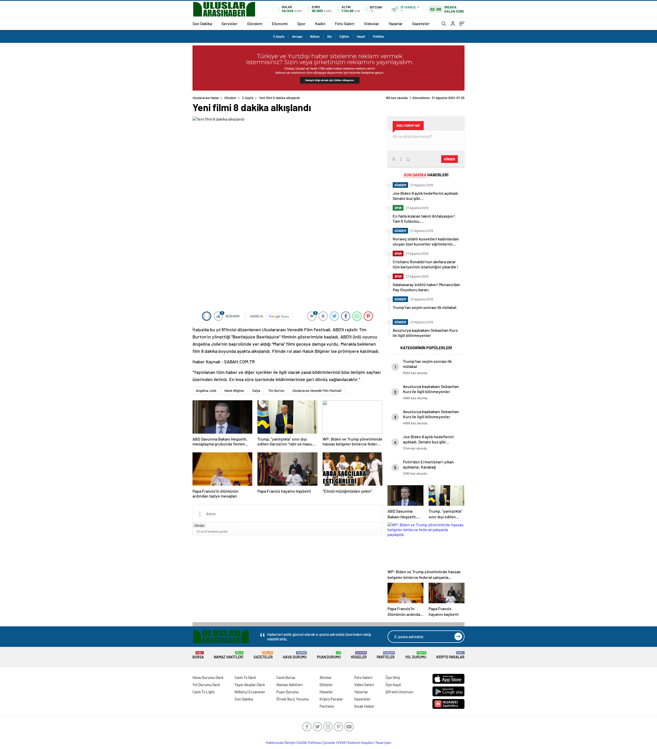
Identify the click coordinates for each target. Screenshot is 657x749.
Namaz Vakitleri (228, 655)
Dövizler (326, 684)
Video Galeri (364, 684)
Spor (301, 23)
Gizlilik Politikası (309, 743)
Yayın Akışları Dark (250, 684)
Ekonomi (280, 23)
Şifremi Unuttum (399, 691)
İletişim (290, 743)
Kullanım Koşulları (361, 743)
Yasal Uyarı (383, 743)
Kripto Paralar (450, 655)
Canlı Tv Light (203, 691)
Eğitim (344, 36)
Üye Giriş (392, 677)
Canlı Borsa (285, 677)
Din (329, 36)
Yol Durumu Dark (206, 684)
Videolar (371, 23)
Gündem (254, 23)
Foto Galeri (344, 23)
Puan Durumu (329, 655)
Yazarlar (396, 23)
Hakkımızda (274, 743)
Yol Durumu (415, 655)
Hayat (361, 36)
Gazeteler (421, 23)
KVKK (341, 743)
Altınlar (326, 677)
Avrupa (297, 36)
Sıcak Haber (364, 706)
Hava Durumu (295, 655)
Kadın (320, 23)
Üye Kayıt (393, 684)
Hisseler (359, 655)
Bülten (315, 36)
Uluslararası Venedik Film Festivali (316, 390)
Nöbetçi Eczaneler (250, 691)
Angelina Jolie (206, 390)
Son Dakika (202, 23)
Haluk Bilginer (234, 390)
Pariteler (386, 655)
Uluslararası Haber (205, 98)
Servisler (229, 23)
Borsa (198, 655)
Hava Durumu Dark (208, 677)
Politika (378, 36)
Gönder (199, 525)
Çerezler (329, 743)
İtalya (256, 390)
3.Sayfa (278, 36)
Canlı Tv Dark (245, 677)
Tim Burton (276, 390)
